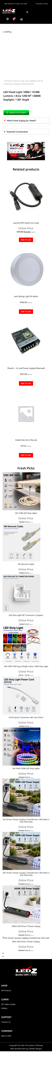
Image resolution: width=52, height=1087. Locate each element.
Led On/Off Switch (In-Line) (26, 223)
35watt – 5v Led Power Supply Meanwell (26, 368)
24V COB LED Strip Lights (26, 513)
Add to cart (26, 240)
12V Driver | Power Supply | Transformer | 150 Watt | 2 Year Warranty (26, 820)
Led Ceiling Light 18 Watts (26, 296)
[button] (21, 19)
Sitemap (39, 1045)
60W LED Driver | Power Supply (26, 941)
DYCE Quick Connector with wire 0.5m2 (26, 717)
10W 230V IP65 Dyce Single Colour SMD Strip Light (26, 666)
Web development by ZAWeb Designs (26, 1048)
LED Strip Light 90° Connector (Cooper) (26, 615)
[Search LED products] (27, 12)
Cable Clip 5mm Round (26, 440)
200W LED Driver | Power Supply (26, 926)
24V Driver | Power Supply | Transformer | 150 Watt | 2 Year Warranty (26, 874)
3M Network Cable (26, 564)
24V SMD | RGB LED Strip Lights (26, 768)
